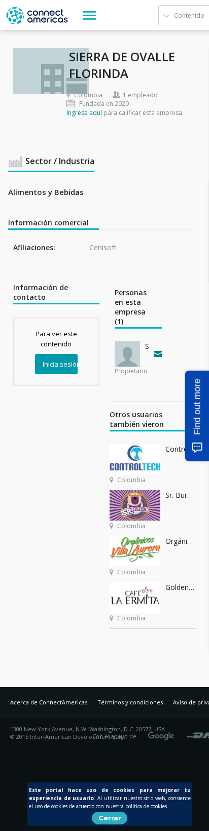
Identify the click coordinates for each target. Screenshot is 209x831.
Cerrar (109, 818)
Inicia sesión (60, 364)
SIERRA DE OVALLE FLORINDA (147, 346)
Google (163, 732)
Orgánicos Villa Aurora (180, 541)
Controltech (180, 449)
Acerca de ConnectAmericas (48, 702)
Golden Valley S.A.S (180, 587)
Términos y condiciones (130, 702)
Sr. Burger (180, 495)
